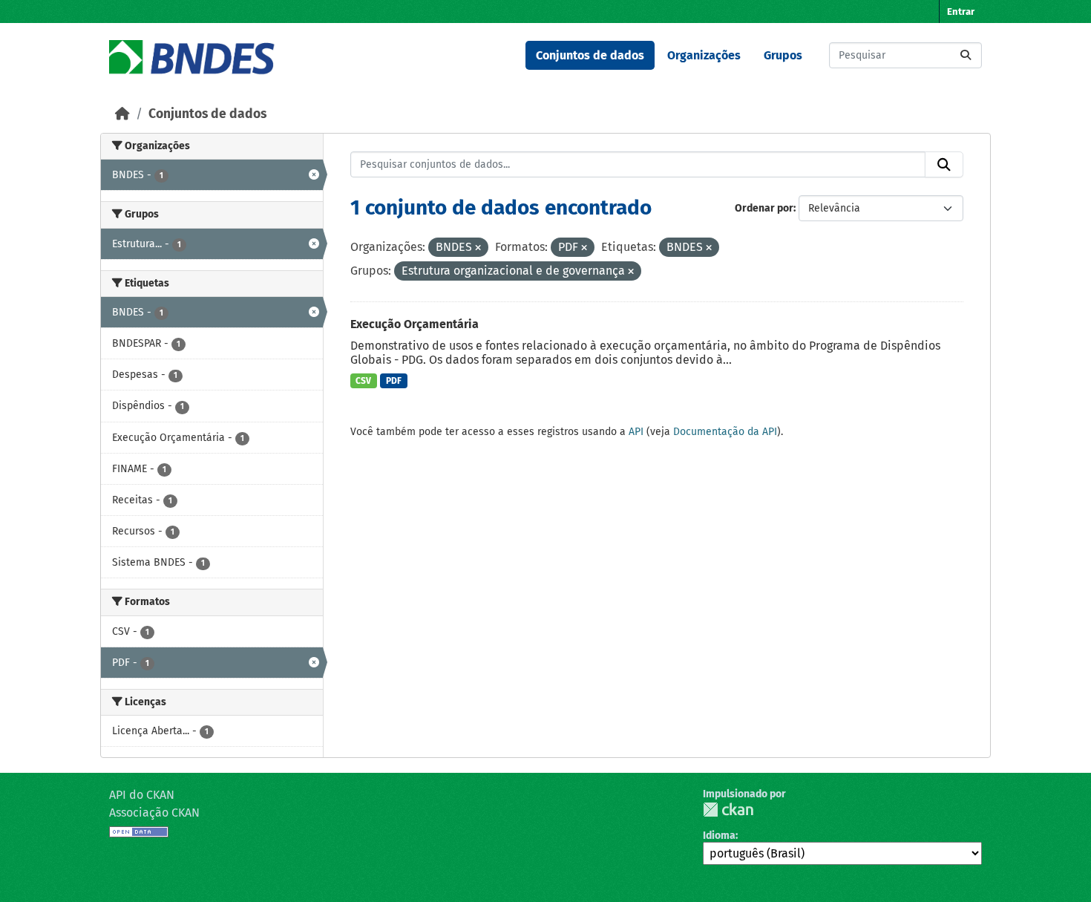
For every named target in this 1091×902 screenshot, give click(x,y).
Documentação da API (725, 431)
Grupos (783, 55)
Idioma (719, 835)
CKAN (728, 809)
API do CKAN (141, 795)
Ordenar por (764, 208)
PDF (394, 381)
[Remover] (478, 248)
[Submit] (965, 55)
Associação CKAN (154, 812)
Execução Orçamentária (414, 324)
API (636, 431)
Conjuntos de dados (590, 55)
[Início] (122, 114)
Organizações (704, 55)
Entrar (960, 11)
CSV (363, 381)
